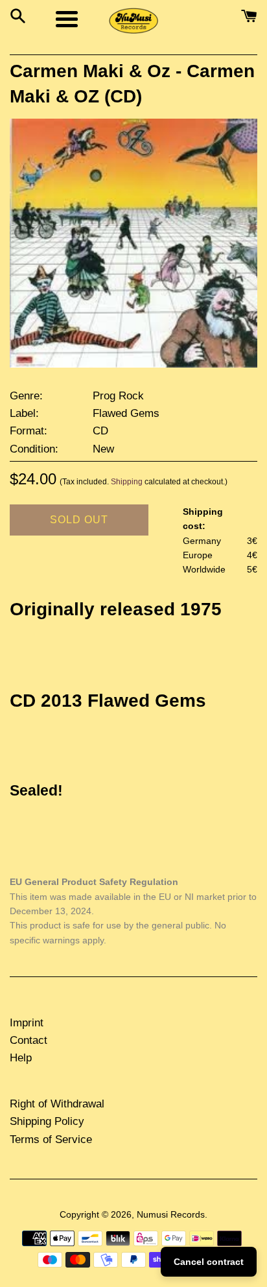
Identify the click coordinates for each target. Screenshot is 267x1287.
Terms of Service (51, 1139)
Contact (28, 1040)
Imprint (26, 1023)
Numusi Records (171, 1215)
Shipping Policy (47, 1121)
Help (21, 1058)
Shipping (127, 481)
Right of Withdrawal (57, 1104)
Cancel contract (209, 1262)
